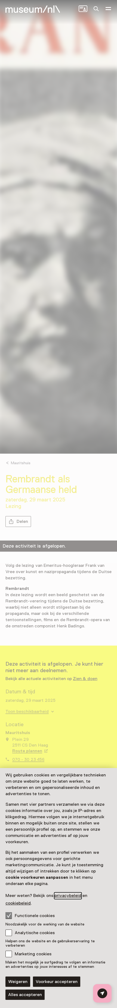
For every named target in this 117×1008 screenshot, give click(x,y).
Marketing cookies (33, 954)
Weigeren (17, 981)
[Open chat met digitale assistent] (102, 993)
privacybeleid (67, 895)
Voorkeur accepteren (57, 981)
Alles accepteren (25, 994)
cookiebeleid (18, 903)
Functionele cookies (35, 915)
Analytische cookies (35, 932)
